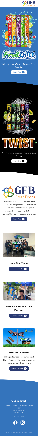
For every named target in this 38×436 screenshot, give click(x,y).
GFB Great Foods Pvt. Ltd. (16, 432)
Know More (17, 72)
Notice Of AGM (19, 416)
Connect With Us (17, 269)
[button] (3, 3)
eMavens (30, 432)
